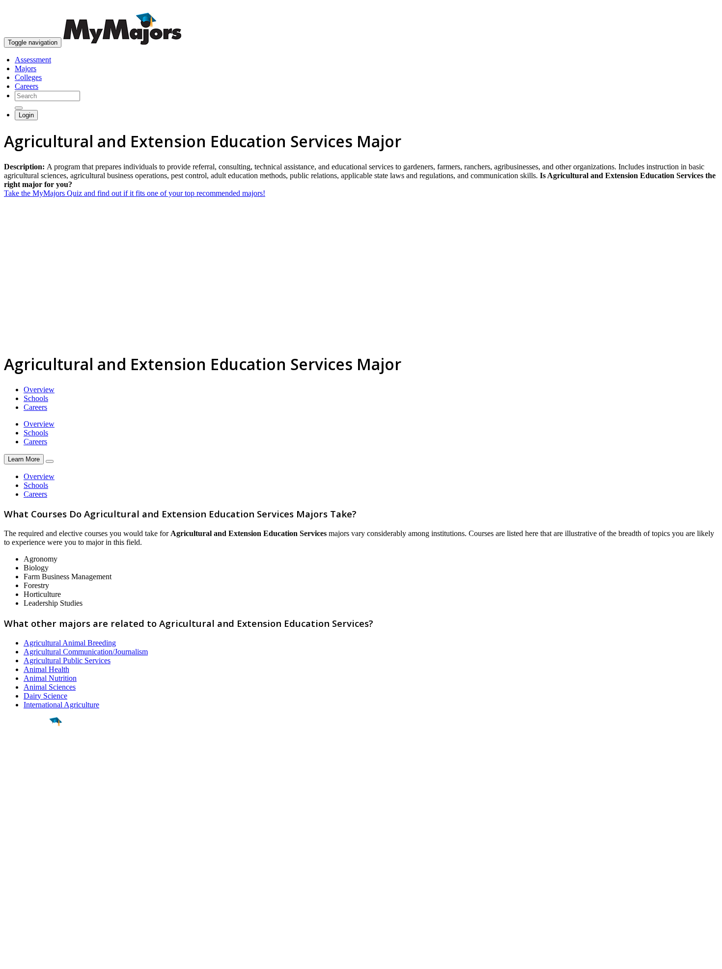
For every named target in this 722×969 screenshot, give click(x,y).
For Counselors (28, 863)
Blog (11, 898)
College (30, 776)
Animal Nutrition (50, 678)
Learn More (24, 459)
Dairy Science (45, 696)
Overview (39, 389)
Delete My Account (34, 889)
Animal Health (46, 669)
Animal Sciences (50, 687)
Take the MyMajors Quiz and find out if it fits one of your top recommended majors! (134, 193)
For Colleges (24, 871)
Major (27, 755)
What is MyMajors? (34, 854)
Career (29, 797)
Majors (25, 68)
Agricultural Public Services (67, 660)
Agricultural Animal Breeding (70, 643)
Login (26, 115)
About (16, 834)
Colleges (28, 77)
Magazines (20, 880)
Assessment (33, 59)
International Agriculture (61, 704)
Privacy (40, 956)
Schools (36, 398)
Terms (13, 956)
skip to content (698, 7)
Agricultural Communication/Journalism (86, 651)
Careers (26, 86)
